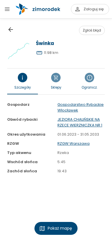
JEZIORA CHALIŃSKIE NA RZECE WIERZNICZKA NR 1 (79, 122)
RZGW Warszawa (73, 143)
